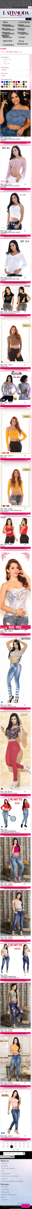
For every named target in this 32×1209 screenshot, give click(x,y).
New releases (6, 23)
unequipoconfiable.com (16, 1208)
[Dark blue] (7, 82)
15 (13, 1149)
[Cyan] (7, 87)
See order (5, 1200)
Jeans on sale (7, 63)
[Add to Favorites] (27, 137)
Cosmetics (8, 44)
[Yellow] (21, 84)
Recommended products (9, 1195)
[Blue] (4, 82)
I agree (30, 7)
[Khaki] (12, 82)
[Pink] (19, 84)
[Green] (4, 84)
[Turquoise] (24, 87)
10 (11, 1146)
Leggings (24, 33)
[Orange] (4, 87)
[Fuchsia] (16, 82)
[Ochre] (26, 82)
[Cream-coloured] (12, 87)
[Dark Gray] (16, 87)
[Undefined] (2, 84)
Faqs (3, 1171)
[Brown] (16, 84)
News (3, 1197)
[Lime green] (9, 87)
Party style (5, 1187)
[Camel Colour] (26, 87)
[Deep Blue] (24, 84)
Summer (7, 37)
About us (4, 1163)
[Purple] (2, 82)
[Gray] (14, 84)
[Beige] (12, 84)
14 (28, 1146)
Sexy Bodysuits (22, 42)
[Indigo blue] (14, 87)
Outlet (22, 37)
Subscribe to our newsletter (10, 1176)
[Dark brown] (2, 87)
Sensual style (5, 1192)
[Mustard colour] (9, 84)
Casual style (5, 1189)
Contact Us (5, 1179)
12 (19, 1146)
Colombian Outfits (8, 35)
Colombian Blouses (8, 27)
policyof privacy (5, 1156)
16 (17, 1149)
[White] (26, 84)
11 (15, 1146)
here (10, 7)
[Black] (19, 82)
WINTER (7, 41)
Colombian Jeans (23, 23)
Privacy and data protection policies (12, 1181)
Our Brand (5, 1166)
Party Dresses (21, 31)
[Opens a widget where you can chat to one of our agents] (25, 1206)
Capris (5, 61)
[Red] (14, 82)
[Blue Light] (9, 82)
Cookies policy (6, 1173)
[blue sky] (21, 82)
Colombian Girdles (23, 27)
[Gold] (21, 87)
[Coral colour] (19, 87)
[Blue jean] (24, 82)
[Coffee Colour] (7, 84)
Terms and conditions (8, 1168)
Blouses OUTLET (7, 59)
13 (23, 1146)
